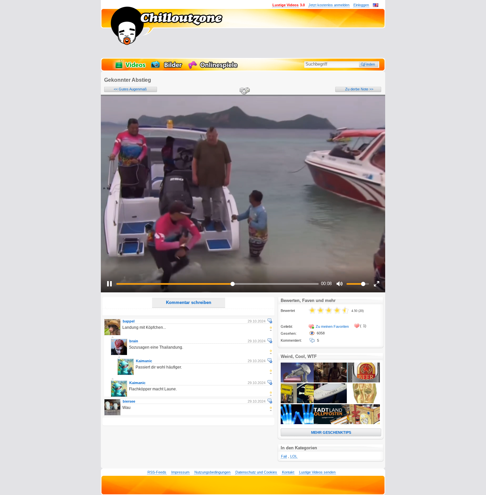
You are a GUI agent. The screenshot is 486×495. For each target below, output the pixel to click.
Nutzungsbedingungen (212, 472)
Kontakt (288, 472)
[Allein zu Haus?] (330, 381)
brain (133, 341)
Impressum (180, 472)
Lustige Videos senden (317, 472)
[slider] (217, 284)
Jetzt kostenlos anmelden (328, 5)
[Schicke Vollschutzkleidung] (363, 402)
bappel (129, 321)
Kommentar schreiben (188, 302)
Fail (284, 456)
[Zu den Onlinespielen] (213, 68)
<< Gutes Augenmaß (130, 89)
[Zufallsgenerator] (243, 91)
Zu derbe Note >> (359, 89)
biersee (129, 401)
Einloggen (361, 5)
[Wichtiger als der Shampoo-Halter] (363, 381)
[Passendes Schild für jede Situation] (297, 402)
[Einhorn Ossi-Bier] (363, 423)
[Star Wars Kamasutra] (297, 381)
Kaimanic (144, 361)
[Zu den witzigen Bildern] (167, 68)
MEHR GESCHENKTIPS (331, 432)
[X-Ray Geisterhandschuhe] (297, 423)
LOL (293, 456)
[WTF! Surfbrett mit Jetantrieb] (330, 402)
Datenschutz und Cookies (256, 472)
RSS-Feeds (156, 472)
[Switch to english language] (376, 6)
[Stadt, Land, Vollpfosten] (330, 423)
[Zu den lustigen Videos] (130, 68)
